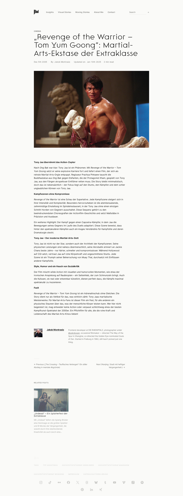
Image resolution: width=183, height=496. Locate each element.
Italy (48, 38)
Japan (49, 32)
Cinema (37, 31)
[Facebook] (68, 482)
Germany (50, 48)
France (49, 58)
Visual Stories (64, 12)
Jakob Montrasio (62, 62)
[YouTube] (114, 482)
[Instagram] (41, 482)
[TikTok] (50, 482)
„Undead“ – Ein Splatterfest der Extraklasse (50, 415)
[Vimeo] (124, 482)
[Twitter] (77, 482)
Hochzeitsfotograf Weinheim (49, 474)
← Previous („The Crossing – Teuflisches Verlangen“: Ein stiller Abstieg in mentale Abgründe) (60, 365)
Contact (111, 12)
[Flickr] (59, 482)
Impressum (73, 474)
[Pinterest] (82, 489)
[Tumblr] (105, 482)
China (48, 27)
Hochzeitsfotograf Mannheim (113, 465)
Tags (36, 465)
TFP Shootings (50, 465)
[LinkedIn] (91, 489)
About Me (98, 12)
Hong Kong (51, 53)
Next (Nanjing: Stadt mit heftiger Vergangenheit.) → (110, 365)
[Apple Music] (133, 482)
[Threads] (87, 482)
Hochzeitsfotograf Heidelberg (78, 465)
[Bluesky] (96, 482)
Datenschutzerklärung (95, 474)
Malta (48, 43)
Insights (50, 12)
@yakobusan (74, 333)
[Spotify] (142, 482)
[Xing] (100, 489)
